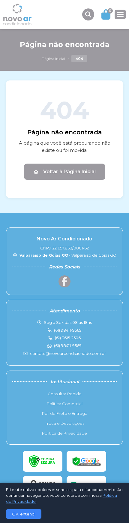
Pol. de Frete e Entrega (64, 413)
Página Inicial (53, 58)
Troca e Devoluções (64, 423)
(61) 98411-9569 (68, 345)
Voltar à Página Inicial (69, 171)
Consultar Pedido (65, 393)
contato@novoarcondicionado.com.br (68, 353)
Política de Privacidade (64, 433)
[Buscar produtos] (88, 14)
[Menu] (120, 14)
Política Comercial (64, 403)
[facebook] (64, 281)
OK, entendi (23, 514)
